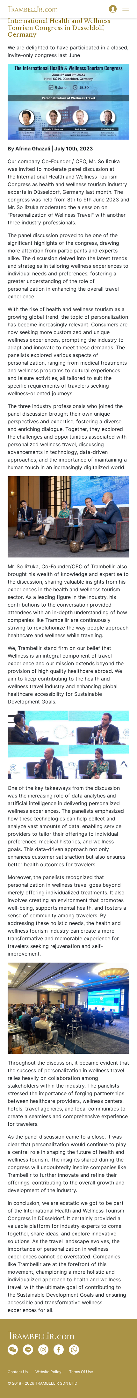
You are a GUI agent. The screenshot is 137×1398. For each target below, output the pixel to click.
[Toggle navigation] (125, 9)
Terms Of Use (81, 1372)
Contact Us (18, 1372)
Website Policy (48, 1372)
